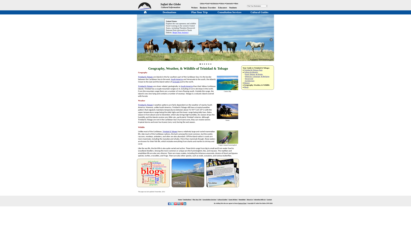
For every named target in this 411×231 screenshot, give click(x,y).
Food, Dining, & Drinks (254, 74)
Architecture (215, 3)
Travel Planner (179, 183)
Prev (139, 39)
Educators (222, 8)
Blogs (236, 3)
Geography (229, 3)
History (222, 3)
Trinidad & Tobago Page (253, 70)
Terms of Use (242, 203)
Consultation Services (229, 12)
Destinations (169, 12)
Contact (269, 200)
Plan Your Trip (199, 12)
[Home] (145, 12)
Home (180, 200)
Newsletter (212, 183)
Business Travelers (208, 8)
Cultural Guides (259, 12)
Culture (202, 3)
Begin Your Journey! (181, 32)
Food (207, 3)
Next (271, 39)
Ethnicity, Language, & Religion (257, 77)
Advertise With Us (260, 200)
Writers (194, 8)
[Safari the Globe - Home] (144, 8)
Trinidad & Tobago (145, 77)
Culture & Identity (251, 72)
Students (233, 8)
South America (177, 79)
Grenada (175, 82)
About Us (250, 200)
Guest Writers (233, 200)
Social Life (249, 79)
